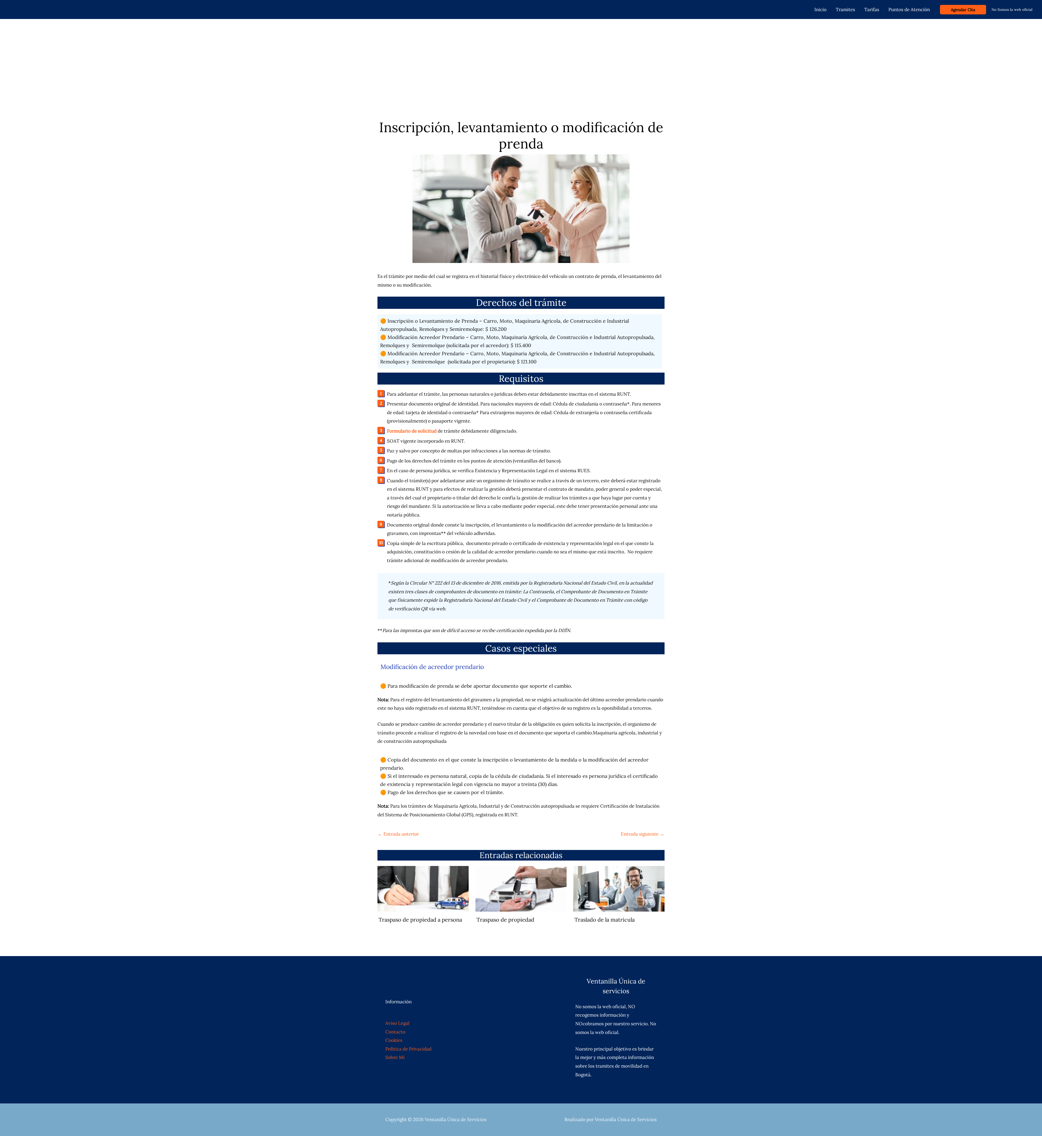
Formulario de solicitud (412, 431)
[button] (963, 9)
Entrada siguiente (642, 834)
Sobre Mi (395, 1057)
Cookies (393, 1040)
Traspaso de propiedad (505, 919)
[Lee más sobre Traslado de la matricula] (619, 888)
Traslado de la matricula (604, 919)
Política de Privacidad (408, 1049)
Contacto (395, 1032)
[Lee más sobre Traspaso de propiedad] (521, 888)
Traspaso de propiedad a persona (420, 919)
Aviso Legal (397, 1023)
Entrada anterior (398, 834)
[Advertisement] (521, 60)
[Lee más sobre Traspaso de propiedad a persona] (423, 888)
